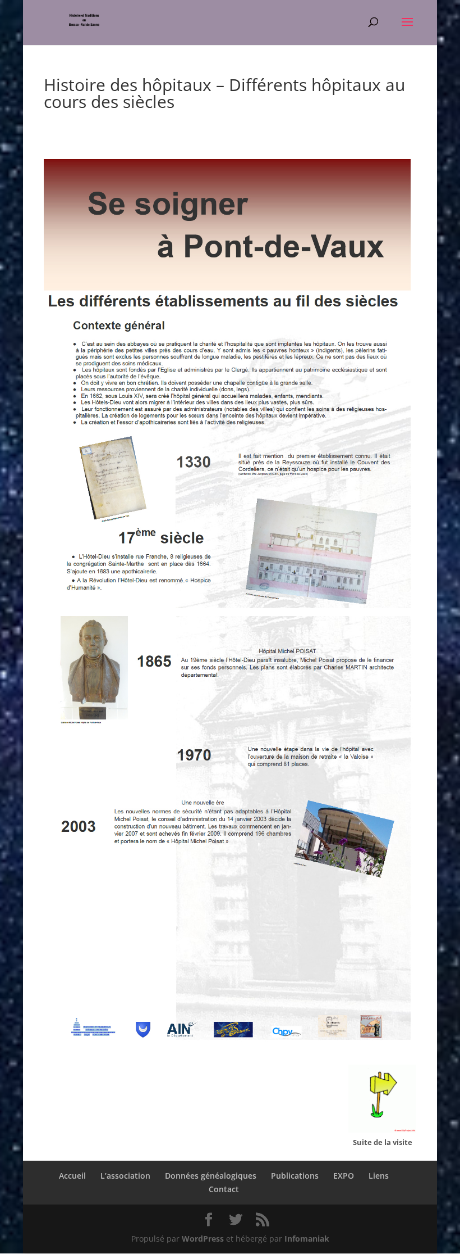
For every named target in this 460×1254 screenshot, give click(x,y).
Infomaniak (306, 1238)
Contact (224, 1189)
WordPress (203, 1238)
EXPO (343, 1175)
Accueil (72, 1175)
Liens (379, 1175)
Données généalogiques (210, 1175)
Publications (295, 1175)
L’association (125, 1175)
